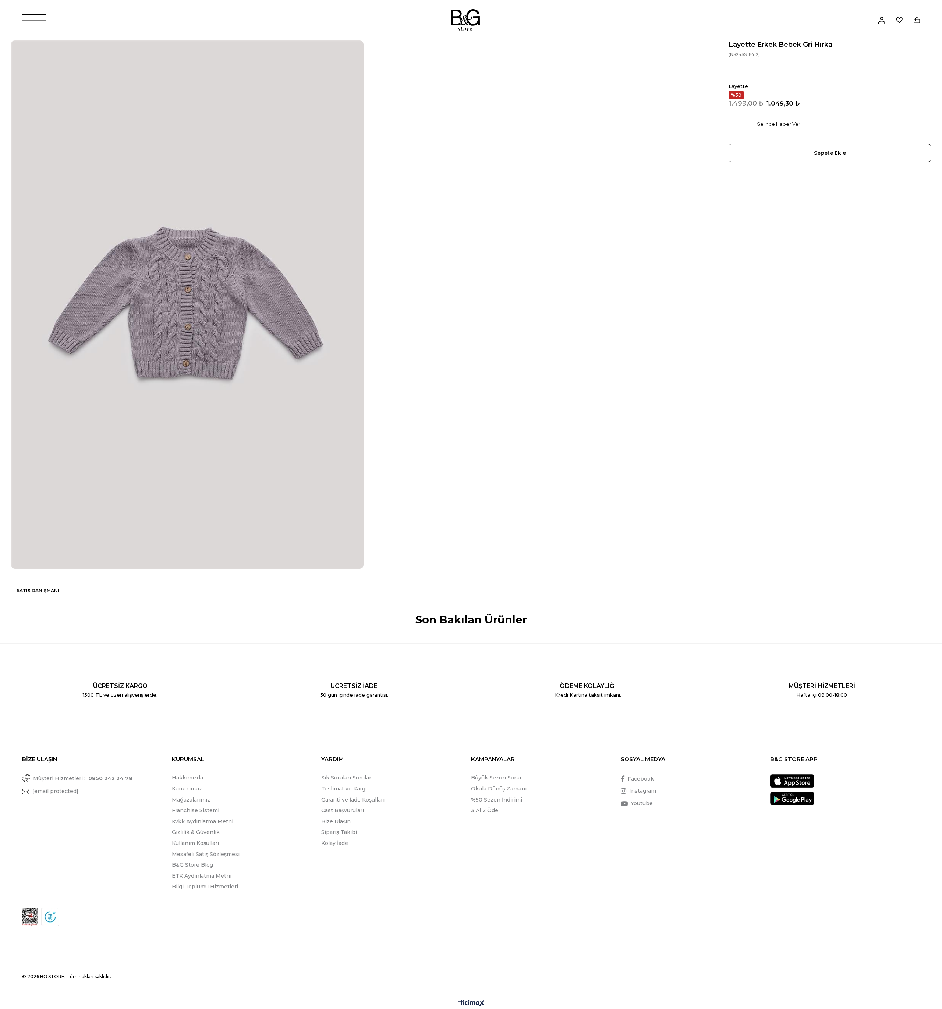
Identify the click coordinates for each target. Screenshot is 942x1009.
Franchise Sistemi (195, 810)
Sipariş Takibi (339, 832)
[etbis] (30, 917)
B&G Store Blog (192, 864)
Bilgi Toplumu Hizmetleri (205, 886)
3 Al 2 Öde (484, 810)
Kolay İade (334, 843)
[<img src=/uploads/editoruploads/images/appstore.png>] (792, 781)
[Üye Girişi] (881, 20)
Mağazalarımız (191, 799)
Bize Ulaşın (336, 821)
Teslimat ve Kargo (345, 788)
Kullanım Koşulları (195, 843)
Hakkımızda (187, 777)
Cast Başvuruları (342, 810)
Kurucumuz (187, 788)
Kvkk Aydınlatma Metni (202, 821)
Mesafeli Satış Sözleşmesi (206, 854)
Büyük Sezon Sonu (496, 777)
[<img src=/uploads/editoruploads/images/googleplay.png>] (792, 798)
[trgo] (50, 917)
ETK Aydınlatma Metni (201, 876)
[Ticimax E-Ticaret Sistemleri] (471, 1004)
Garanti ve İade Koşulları (353, 799)
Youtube (642, 803)
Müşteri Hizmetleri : (82, 778)
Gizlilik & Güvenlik (196, 832)
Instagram (642, 791)
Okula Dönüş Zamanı (499, 788)
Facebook (641, 778)
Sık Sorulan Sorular (346, 777)
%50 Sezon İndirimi (496, 799)
